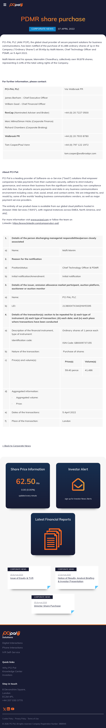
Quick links (8, 662)
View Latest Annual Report (53, 534)
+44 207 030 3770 (12, 700)
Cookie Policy (7, 719)
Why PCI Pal (9, 668)
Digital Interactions (12, 643)
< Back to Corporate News (16, 446)
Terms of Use (33, 719)
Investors (7, 675)
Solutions (7, 637)
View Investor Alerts (78, 485)
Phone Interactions (12, 648)
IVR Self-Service (11, 652)
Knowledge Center (12, 672)
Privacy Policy (20, 719)
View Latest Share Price (28, 485)
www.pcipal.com (40, 220)
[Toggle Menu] (4, 5)
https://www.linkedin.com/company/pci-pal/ (36, 223)
